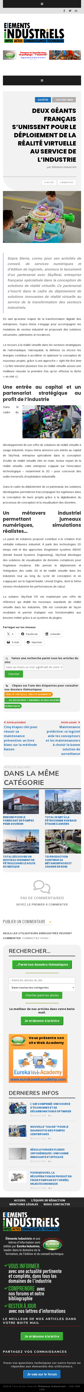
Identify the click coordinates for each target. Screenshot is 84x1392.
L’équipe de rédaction (48, 1200)
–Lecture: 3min (64, 99)
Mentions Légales (23, 1204)
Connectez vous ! (35, 938)
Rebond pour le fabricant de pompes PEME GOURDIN (18, 820)
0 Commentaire (66, 182)
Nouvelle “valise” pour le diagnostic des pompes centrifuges (49, 1130)
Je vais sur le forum (42, 1374)
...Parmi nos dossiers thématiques (42, 964)
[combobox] (34, 667)
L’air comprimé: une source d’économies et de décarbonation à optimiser (50, 1107)
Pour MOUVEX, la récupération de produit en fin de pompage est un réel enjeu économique (50, 1178)
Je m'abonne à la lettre (42, 1020)
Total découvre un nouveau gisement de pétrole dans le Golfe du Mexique (19, 862)
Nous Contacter (57, 1204)
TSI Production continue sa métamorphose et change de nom (58, 862)
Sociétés (43, 99)
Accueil (20, 1200)
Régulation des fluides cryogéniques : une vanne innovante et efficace (49, 1153)
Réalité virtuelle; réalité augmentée (28, 694)
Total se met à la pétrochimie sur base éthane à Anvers (61, 820)
